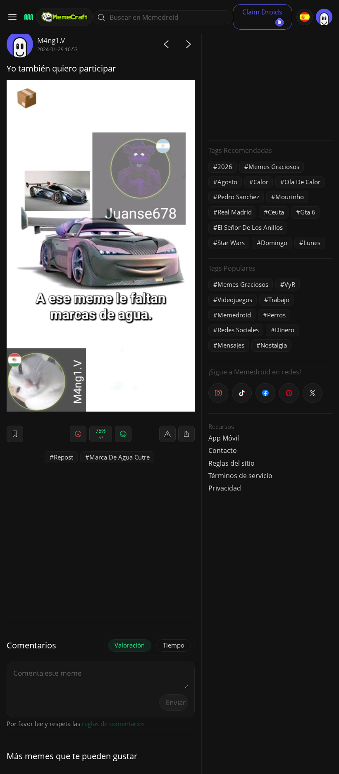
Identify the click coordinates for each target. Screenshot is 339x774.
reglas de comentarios (113, 723)
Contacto (222, 450)
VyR (289, 284)
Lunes (311, 242)
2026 (224, 166)
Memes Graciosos (273, 166)
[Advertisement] (270, 82)
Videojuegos (234, 299)
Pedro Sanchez (238, 197)
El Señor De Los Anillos (250, 227)
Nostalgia (273, 345)
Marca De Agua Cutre (119, 457)
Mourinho (289, 197)
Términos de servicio (240, 475)
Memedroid (234, 315)
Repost (63, 457)
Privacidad (224, 488)
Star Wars (231, 242)
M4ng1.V (51, 40)
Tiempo (173, 645)
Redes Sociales (238, 330)
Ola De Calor (302, 182)
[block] (186, 434)
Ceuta (276, 212)
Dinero (284, 330)
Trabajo (278, 299)
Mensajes (230, 345)
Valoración (130, 645)
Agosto (227, 182)
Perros (276, 315)
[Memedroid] (27, 17)
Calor (260, 182)
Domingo (274, 242)
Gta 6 (307, 212)
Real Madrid (234, 212)
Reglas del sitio (231, 463)
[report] (167, 434)
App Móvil (223, 438)
